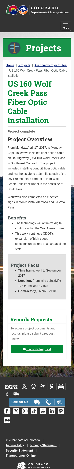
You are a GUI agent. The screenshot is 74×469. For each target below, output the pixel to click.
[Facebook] (7, 411)
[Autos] (61, 386)
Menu (67, 27)
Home (10, 65)
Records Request (38, 349)
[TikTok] (34, 411)
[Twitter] (16, 411)
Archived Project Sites (51, 65)
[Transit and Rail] (33, 386)
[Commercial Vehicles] (16, 394)
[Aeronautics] (42, 386)
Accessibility (15, 445)
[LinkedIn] (52, 411)
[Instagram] (25, 411)
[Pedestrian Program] (7, 394)
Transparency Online (21, 455)
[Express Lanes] (11, 386)
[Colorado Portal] (34, 464)
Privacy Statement (43, 445)
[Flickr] (7, 420)
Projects (24, 65)
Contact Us (20, 402)
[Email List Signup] (60, 411)
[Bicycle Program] (24, 386)
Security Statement (19, 450)
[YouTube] (43, 411)
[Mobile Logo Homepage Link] (37, 10)
